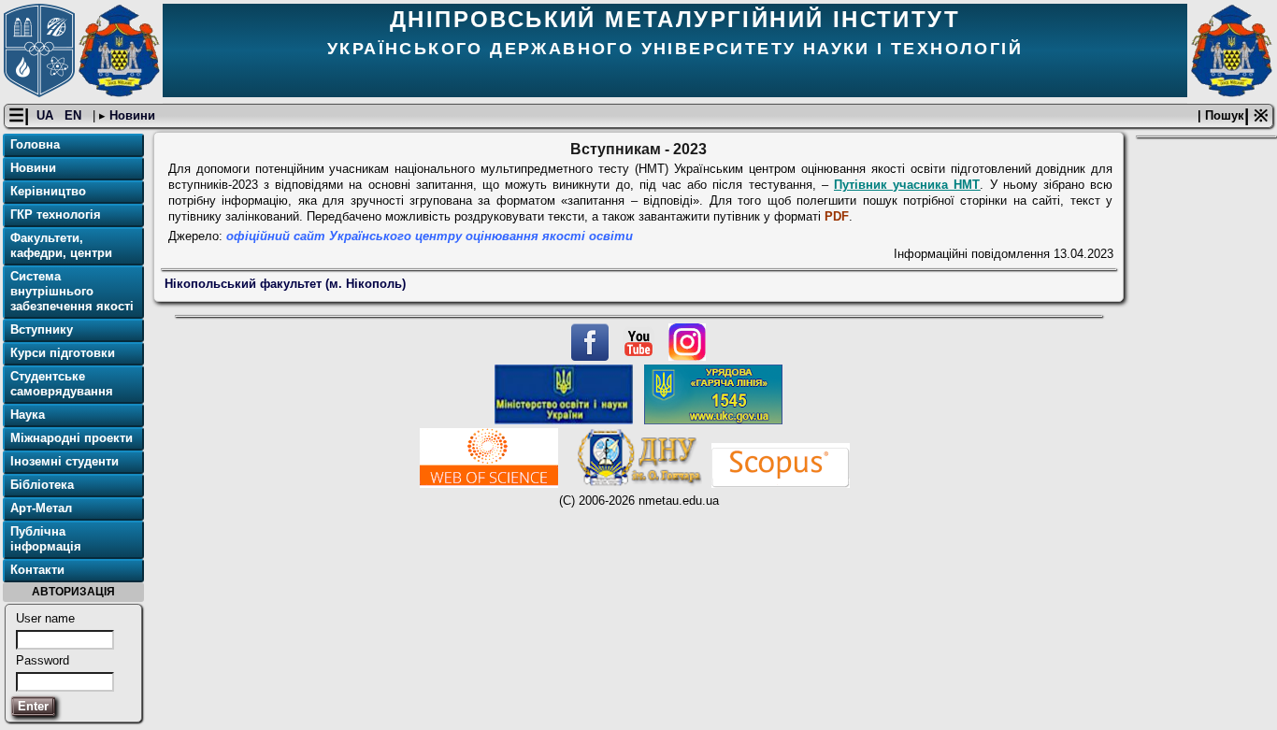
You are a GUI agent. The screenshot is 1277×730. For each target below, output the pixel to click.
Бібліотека (42, 485)
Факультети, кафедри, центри (61, 245)
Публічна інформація (45, 538)
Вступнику (41, 329)
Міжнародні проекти (71, 438)
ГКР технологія (55, 215)
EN (75, 115)
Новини (130, 115)
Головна (35, 144)
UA (46, 115)
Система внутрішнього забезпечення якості (72, 291)
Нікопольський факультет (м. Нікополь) (285, 284)
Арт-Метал (41, 508)
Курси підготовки (62, 353)
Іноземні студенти (64, 461)
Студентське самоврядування (61, 383)
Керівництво (48, 191)
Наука (27, 415)
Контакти (37, 570)
